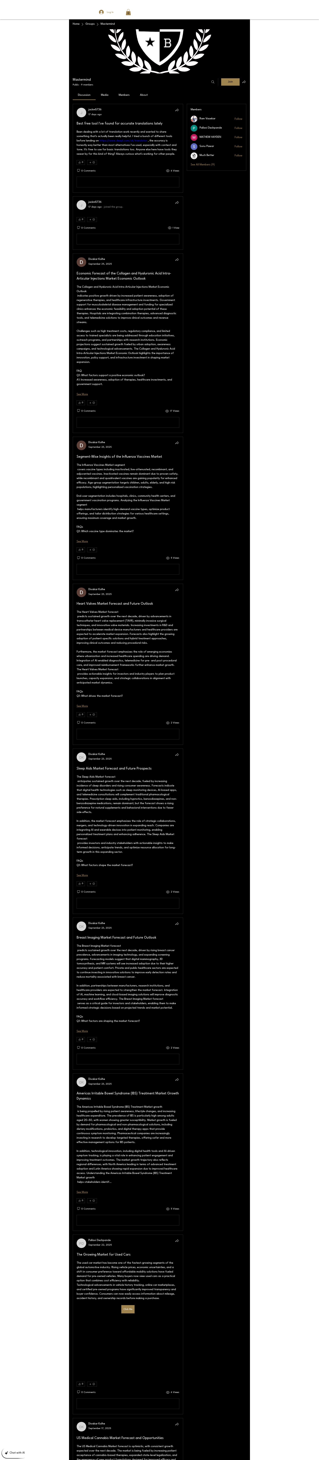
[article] (128, 148)
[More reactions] (92, 162)
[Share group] (244, 82)
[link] (84, 95)
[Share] (177, 110)
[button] (128, 12)
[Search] (213, 82)
